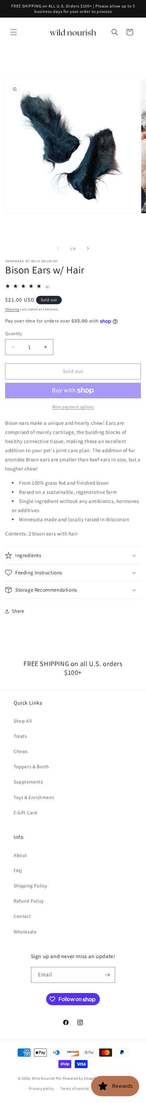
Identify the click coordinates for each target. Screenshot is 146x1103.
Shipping (12, 309)
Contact (22, 916)
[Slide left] (58, 248)
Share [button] (18, 611)
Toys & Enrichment (34, 797)
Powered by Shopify (80, 1078)
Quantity (13, 333)
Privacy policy (41, 1088)
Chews (21, 751)
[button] (13, 32)
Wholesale (25, 932)
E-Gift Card (25, 813)
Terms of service (74, 1088)
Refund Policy (29, 901)
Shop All (23, 721)
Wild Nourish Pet (47, 1078)
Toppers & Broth (31, 767)
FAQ (18, 870)
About (20, 855)
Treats (20, 736)
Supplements (28, 782)
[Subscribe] (107, 975)
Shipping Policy (30, 886)
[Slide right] (87, 248)
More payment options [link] (73, 406)
